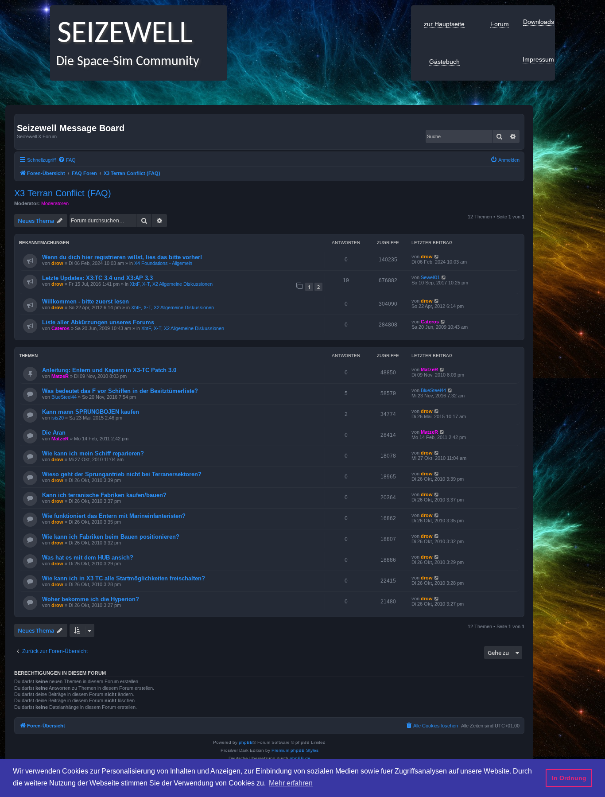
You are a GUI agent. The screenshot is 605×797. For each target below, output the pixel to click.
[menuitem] (67, 160)
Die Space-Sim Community (124, 62)
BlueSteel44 (64, 397)
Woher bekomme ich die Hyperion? (90, 599)
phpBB (246, 742)
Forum (499, 23)
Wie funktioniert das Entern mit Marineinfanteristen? (114, 516)
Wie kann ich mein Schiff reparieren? (93, 453)
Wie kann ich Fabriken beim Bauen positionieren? (110, 536)
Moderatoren (55, 203)
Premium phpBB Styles (294, 750)
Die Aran (54, 432)
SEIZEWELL (121, 34)
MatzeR (60, 376)
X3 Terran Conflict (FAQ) (62, 193)
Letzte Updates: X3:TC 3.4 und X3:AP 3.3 (97, 278)
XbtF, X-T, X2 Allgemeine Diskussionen (171, 284)
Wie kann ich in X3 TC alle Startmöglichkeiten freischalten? (123, 578)
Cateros (60, 328)
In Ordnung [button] (569, 777)
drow (57, 263)
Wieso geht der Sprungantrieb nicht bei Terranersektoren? (122, 474)
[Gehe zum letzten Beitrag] (437, 256)
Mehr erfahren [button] (291, 783)
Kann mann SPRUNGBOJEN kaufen (90, 411)
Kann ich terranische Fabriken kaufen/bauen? (104, 495)
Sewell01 (430, 277)
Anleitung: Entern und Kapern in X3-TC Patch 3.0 (109, 370)
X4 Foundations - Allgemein (163, 263)
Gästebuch (444, 61)
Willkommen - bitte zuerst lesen (85, 301)
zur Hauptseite (444, 23)
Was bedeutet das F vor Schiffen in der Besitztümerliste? (120, 391)
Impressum (538, 59)
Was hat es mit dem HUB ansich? (87, 557)
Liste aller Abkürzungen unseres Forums (98, 322)
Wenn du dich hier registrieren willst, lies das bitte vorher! (122, 257)
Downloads (538, 21)
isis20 (57, 417)
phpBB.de (300, 758)
